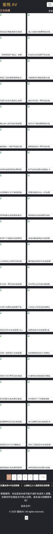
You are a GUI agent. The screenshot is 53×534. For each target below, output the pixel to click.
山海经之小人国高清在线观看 (30, 485)
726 (43, 477)
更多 (50, 11)
